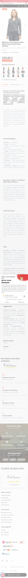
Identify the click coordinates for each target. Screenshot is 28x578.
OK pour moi (21, 302)
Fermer (7, 302)
